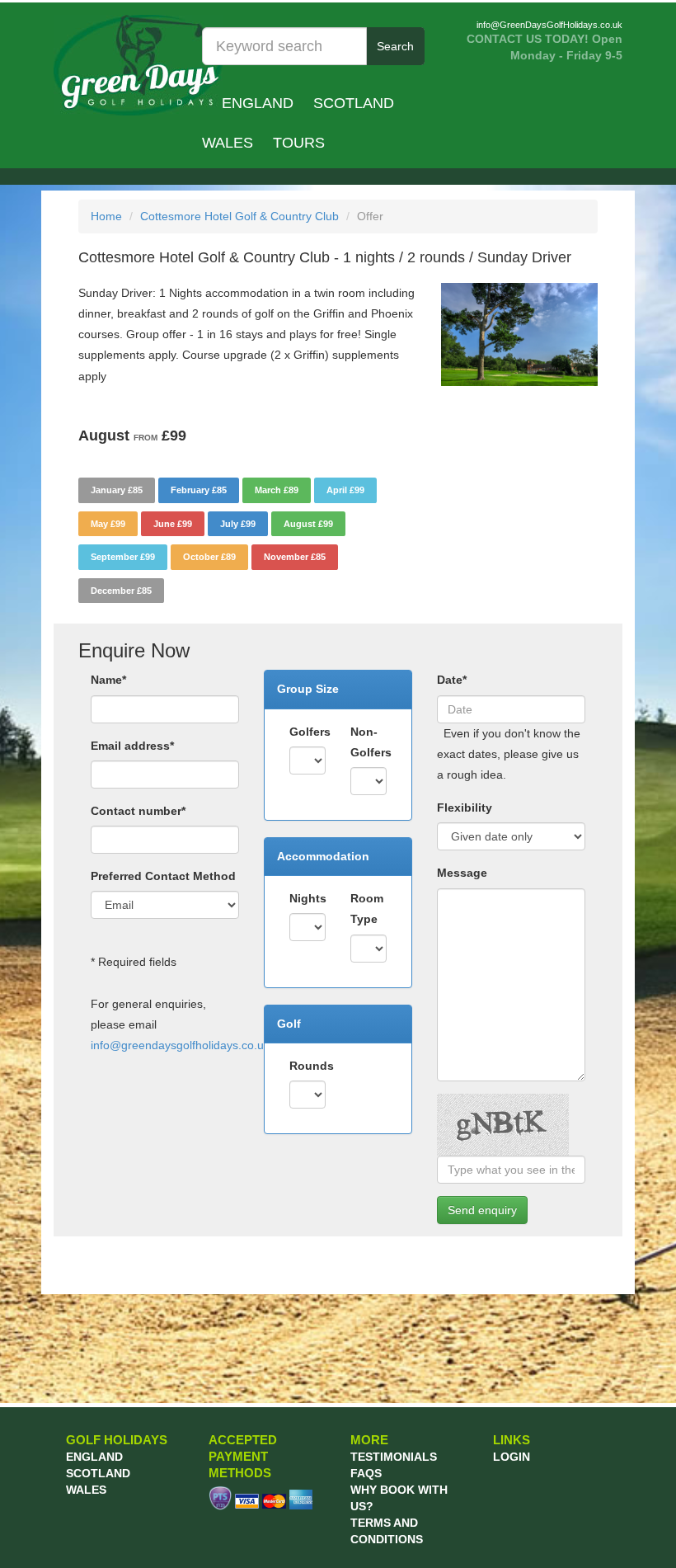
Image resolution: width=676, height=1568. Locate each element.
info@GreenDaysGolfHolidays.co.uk (549, 25)
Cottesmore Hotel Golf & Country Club (239, 216)
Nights (307, 898)
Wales (227, 142)
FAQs (366, 1473)
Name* (108, 679)
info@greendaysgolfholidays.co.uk (180, 1045)
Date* (452, 679)
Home (106, 216)
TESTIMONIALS (393, 1456)
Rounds (311, 1065)
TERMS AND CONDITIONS (386, 1531)
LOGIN (511, 1456)
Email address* (132, 745)
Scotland (353, 103)
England (257, 103)
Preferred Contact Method (163, 876)
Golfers (310, 731)
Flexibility (464, 807)
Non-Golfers (371, 742)
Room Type (366, 908)
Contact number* (138, 810)
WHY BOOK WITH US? (399, 1498)
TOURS (299, 142)
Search (395, 46)
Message (462, 872)
